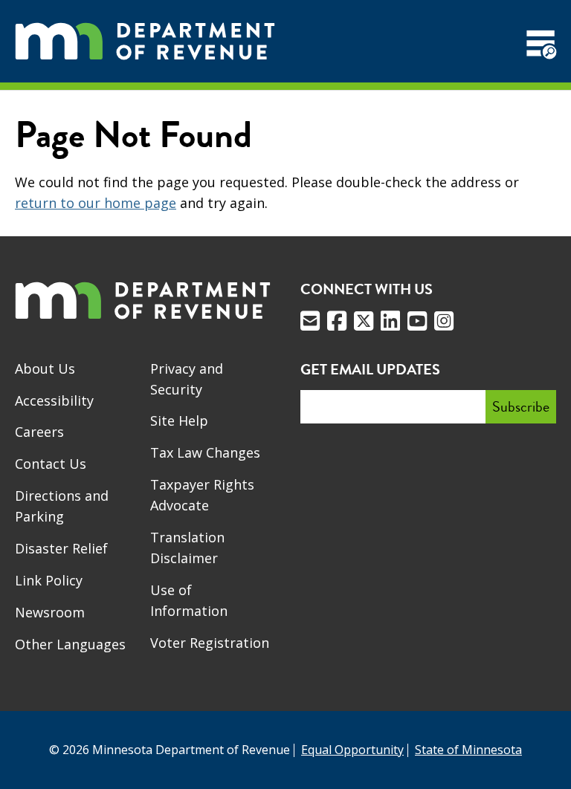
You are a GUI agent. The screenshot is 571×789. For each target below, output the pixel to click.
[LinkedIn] (390, 321)
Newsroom (50, 612)
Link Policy (49, 580)
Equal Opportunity (352, 749)
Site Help (179, 420)
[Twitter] (363, 321)
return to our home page (95, 203)
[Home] (145, 41)
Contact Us (50, 464)
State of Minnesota (468, 749)
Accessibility (54, 400)
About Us (45, 368)
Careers (39, 432)
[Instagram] (444, 321)
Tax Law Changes (205, 452)
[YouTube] (417, 321)
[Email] (310, 321)
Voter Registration (209, 643)
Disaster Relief (61, 548)
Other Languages (70, 644)
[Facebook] (336, 321)
